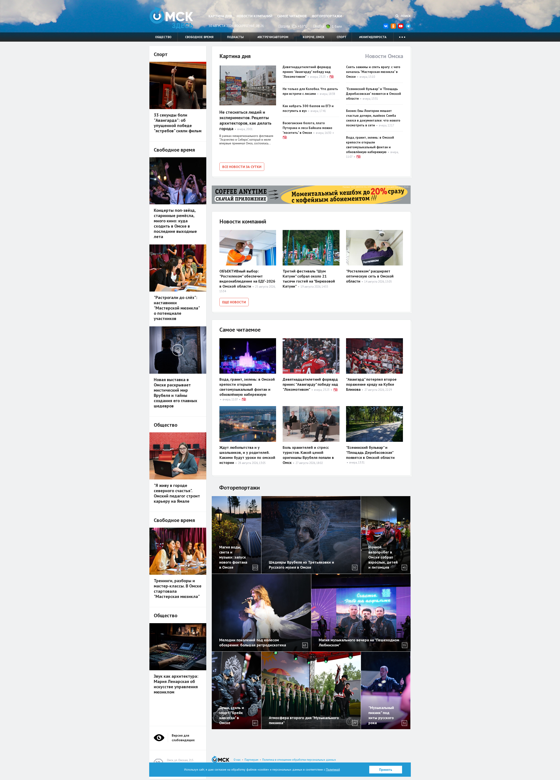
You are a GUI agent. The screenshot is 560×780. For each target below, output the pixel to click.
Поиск (405, 16)
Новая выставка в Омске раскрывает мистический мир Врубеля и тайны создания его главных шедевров (175, 393)
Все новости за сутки (241, 166)
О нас (237, 760)
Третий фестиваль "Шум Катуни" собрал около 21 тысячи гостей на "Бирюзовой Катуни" (309, 279)
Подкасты (235, 37)
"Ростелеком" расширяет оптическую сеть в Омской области (370, 276)
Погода (284, 26)
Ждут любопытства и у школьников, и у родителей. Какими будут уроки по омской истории (247, 455)
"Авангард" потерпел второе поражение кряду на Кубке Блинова (371, 384)
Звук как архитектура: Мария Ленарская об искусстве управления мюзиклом (176, 684)
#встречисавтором (272, 37)
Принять (385, 770)
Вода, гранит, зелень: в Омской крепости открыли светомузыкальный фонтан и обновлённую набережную (247, 387)
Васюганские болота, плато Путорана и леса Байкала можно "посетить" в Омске (307, 128)
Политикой (333, 769)
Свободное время (199, 37)
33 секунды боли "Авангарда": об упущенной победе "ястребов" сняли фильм (177, 123)
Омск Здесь (171, 18)
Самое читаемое (292, 16)
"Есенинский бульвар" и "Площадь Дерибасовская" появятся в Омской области (373, 94)
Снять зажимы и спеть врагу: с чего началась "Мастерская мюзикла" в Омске (373, 72)
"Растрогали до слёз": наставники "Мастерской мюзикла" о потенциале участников (177, 308)
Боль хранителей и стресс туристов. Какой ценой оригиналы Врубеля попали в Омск (308, 455)
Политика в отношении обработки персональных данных (299, 760)
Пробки (318, 26)
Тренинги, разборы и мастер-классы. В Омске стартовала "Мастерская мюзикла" (177, 588)
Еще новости (234, 302)
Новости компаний (254, 16)
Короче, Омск (313, 37)
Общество (163, 37)
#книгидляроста (372, 37)
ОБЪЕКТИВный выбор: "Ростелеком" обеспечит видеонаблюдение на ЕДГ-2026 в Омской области (247, 279)
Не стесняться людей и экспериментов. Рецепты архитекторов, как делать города (245, 120)
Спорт (341, 37)
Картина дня (220, 16)
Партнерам (251, 760)
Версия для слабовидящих (183, 737)
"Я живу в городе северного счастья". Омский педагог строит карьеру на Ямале (177, 493)
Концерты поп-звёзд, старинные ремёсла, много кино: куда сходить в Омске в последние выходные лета (175, 223)
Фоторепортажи (327, 16)
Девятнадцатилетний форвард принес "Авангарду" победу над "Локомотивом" (307, 72)
